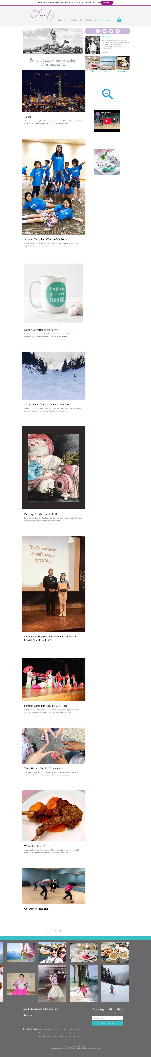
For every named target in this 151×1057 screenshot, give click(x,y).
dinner (58, 1033)
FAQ (25, 1008)
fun (71, 1033)
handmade (41, 1036)
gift (75, 1033)
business (71, 1029)
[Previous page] (47, 931)
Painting (50, 1029)
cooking (77, 1029)
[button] (119, 19)
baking (63, 1029)
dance (46, 1033)
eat (62, 1033)
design (52, 1033)
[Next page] (60, 931)
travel (45, 1040)
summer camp (75, 1036)
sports (66, 1036)
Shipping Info (36, 1008)
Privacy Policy (51, 1008)
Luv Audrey (61, 1047)
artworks (57, 1029)
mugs (55, 1036)
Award (40, 1029)
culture (40, 1033)
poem (61, 1036)
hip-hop (49, 1036)
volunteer (52, 1040)
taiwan (40, 1040)
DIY (45, 1029)
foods (67, 1033)
